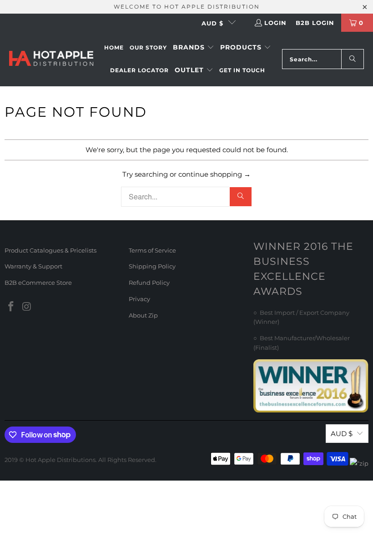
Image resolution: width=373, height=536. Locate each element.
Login (275, 22)
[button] (193, 47)
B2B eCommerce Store (38, 282)
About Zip (143, 315)
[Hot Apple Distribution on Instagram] (27, 307)
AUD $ (212, 23)
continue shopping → (214, 174)
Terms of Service (152, 250)
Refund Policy (149, 282)
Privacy (139, 299)
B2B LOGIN (315, 22)
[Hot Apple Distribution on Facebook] (11, 307)
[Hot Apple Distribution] (51, 59)
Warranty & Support (33, 266)
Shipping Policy (152, 266)
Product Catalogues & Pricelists (50, 250)
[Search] (352, 59)
